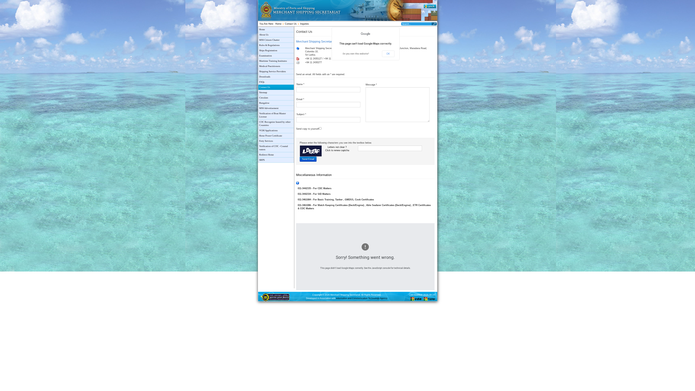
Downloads (264, 76)
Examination (265, 55)
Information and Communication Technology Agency (361, 298)
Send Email (308, 159)
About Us (263, 34)
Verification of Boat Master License (272, 115)
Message (371, 84)
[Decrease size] (434, 11)
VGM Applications (268, 130)
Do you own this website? (356, 53)
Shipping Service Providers (272, 71)
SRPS (262, 160)
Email (300, 99)
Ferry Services (266, 141)
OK (388, 53)
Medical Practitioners (269, 66)
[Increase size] (423, 11)
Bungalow (264, 103)
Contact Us (291, 23)
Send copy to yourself (307, 128)
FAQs (261, 82)
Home (278, 23)
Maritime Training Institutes (273, 61)
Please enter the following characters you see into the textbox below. (336, 142)
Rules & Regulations (269, 45)
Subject (301, 114)
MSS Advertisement (269, 108)
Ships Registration (268, 50)
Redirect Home (266, 155)
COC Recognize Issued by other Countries (274, 124)
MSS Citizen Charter (269, 40)
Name (300, 84)
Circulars (263, 97)
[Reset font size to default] (429, 11)
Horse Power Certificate (270, 135)
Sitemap (263, 92)
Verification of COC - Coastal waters (273, 148)
